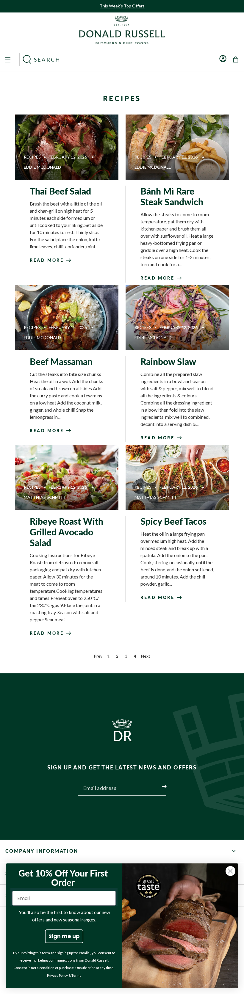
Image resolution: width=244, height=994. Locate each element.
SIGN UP (157, 782)
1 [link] (108, 656)
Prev (98, 656)
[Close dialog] (230, 871)
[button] (120, 11)
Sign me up (64, 936)
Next (145, 656)
